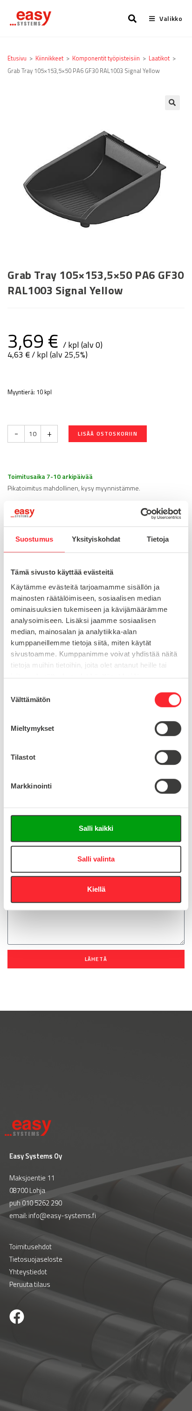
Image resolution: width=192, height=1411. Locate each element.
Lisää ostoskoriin (107, 433)
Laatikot (159, 58)
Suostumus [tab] (34, 539)
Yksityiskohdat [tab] (96, 539)
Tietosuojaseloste (35, 1259)
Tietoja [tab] (158, 539)
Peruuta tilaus (29, 1284)
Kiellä (96, 889)
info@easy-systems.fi (62, 1215)
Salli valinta (96, 859)
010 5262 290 (42, 1203)
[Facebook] (16, 1316)
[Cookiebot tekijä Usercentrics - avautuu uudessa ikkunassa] (140, 514)
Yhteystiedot (28, 1271)
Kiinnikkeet (49, 58)
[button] (172, 102)
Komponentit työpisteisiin (106, 58)
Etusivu (17, 58)
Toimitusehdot (30, 1246)
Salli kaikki (96, 828)
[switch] (168, 728)
